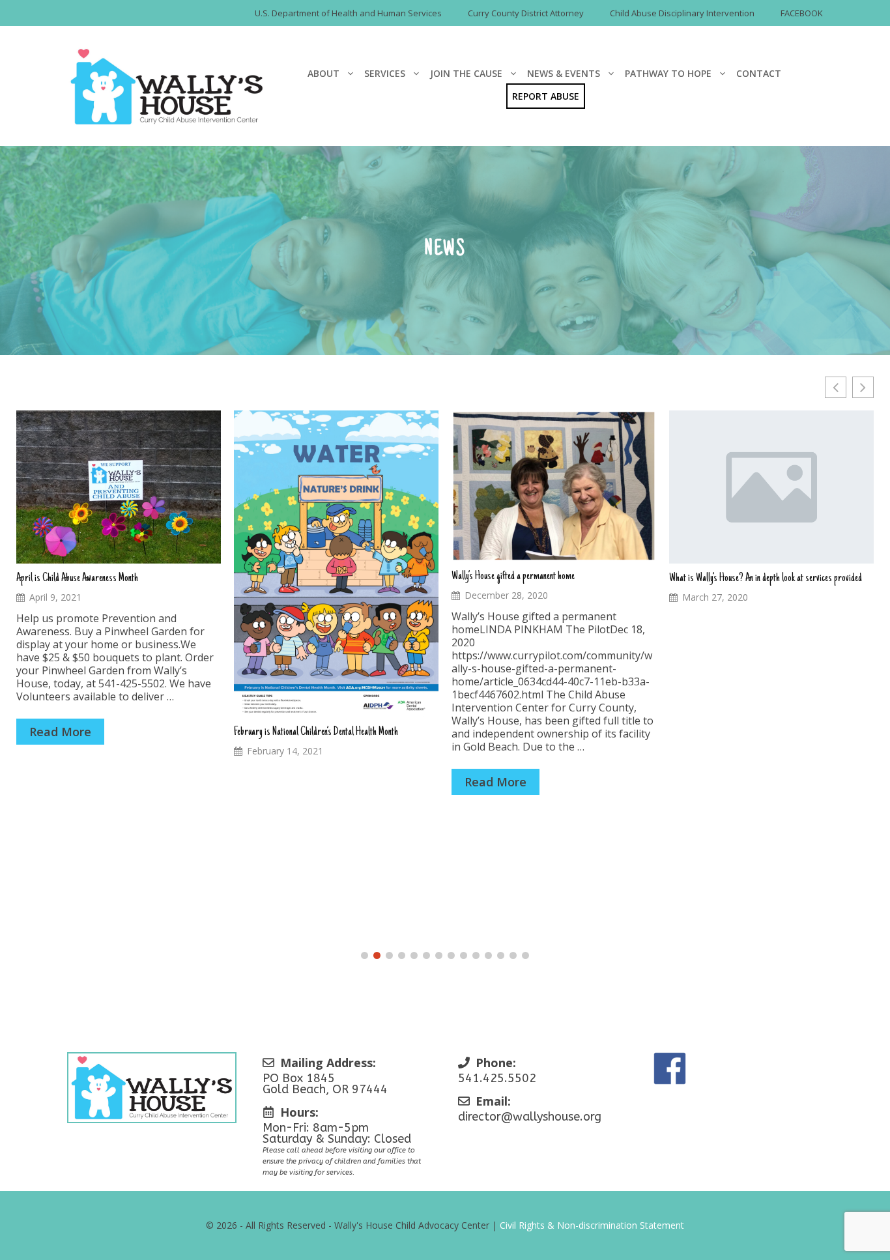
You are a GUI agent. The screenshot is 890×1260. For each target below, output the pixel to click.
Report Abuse (545, 96)
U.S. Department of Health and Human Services (348, 13)
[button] (863, 387)
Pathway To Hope (668, 73)
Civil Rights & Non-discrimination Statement (592, 1225)
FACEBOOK (802, 13)
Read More (60, 731)
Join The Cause (466, 73)
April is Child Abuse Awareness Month (77, 578)
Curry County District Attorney (526, 13)
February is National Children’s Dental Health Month (316, 732)
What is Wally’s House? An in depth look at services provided (765, 578)
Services (384, 73)
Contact (758, 73)
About (323, 73)
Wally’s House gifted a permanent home (513, 576)
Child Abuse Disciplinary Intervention (682, 13)
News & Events (563, 73)
